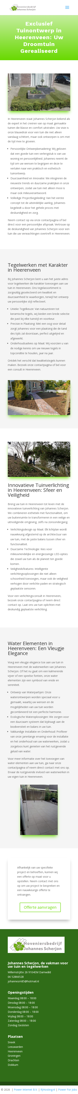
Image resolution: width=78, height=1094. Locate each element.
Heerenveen (15, 1051)
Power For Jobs (67, 1089)
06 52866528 (16, 977)
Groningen (14, 1055)
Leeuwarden (15, 1047)
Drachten (13, 1060)
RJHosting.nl (48, 1089)
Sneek (11, 1042)
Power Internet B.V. (25, 1089)
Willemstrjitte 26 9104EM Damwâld (29, 972)
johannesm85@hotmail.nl (23, 981)
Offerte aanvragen (40, 907)
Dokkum (13, 1065)
